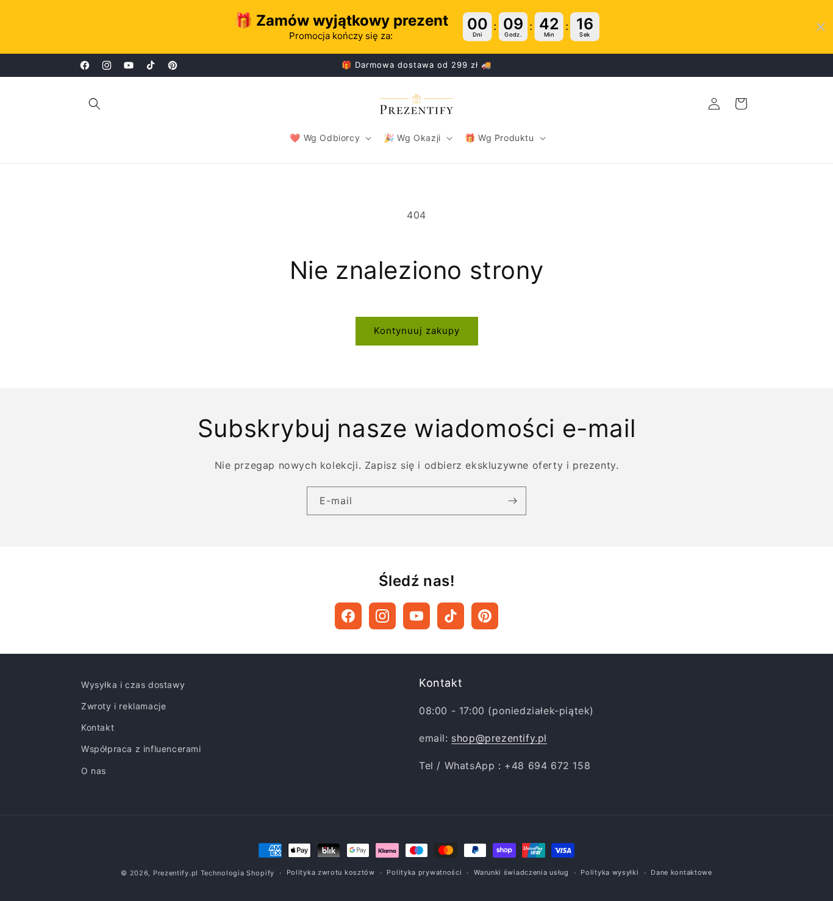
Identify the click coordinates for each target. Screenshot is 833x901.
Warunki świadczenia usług (521, 872)
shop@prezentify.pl (499, 738)
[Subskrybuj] (512, 501)
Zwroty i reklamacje (123, 706)
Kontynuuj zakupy (417, 330)
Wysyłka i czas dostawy (133, 684)
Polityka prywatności (424, 872)
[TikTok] (450, 615)
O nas (93, 770)
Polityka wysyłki (609, 872)
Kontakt (97, 727)
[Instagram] (382, 615)
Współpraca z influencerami (141, 749)
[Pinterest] (484, 615)
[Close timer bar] (821, 27)
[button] (94, 103)
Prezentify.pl (175, 873)
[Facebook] (348, 615)
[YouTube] (416, 615)
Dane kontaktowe (681, 872)
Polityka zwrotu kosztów (331, 872)
